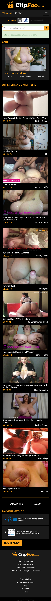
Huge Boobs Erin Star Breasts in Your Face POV (24, 118)
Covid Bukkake (9, 184)
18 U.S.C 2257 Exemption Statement (25, 571)
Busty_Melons (41, 256)
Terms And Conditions (26, 568)
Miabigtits (43, 289)
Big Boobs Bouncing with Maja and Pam (21, 455)
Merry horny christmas (15, 73)
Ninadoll (44, 491)
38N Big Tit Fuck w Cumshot (16, 253)
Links (26, 592)
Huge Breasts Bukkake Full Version (18, 352)
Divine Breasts (41, 121)
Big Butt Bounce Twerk (37, 322)
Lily (46, 154)
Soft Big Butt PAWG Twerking (16, 319)
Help (25, 586)
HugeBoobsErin (41, 390)
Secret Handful (41, 187)
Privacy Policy (25, 579)
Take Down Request (25, 561)
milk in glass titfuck (11, 489)
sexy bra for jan (10, 151)
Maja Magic (43, 458)
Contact (25, 589)
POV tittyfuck (9, 286)
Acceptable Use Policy (25, 582)
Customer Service (25, 565)
